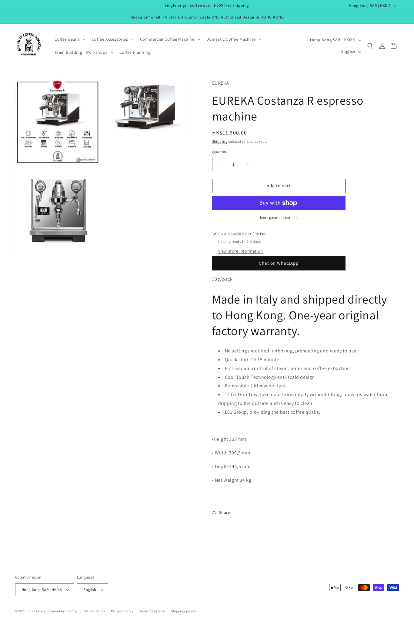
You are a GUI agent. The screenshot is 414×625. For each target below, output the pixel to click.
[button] (69, 39)
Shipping (220, 141)
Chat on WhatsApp (279, 263)
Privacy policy (122, 611)
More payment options (278, 217)
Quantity (219, 152)
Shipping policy (183, 611)
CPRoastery (37, 611)
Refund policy (94, 611)
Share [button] (224, 512)
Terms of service (152, 611)
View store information (240, 251)
